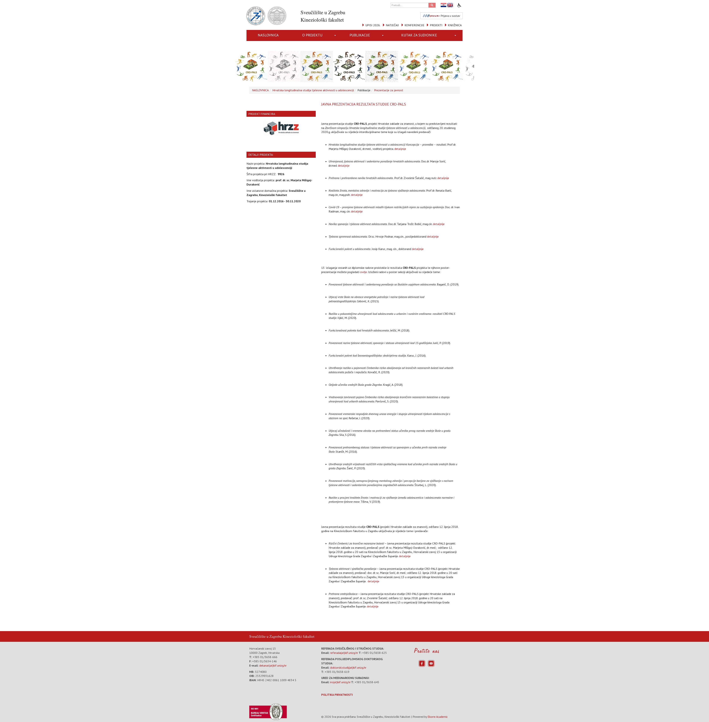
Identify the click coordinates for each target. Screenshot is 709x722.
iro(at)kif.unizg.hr (340, 682)
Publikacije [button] (360, 35)
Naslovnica (268, 35)
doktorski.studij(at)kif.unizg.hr (348, 667)
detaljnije (400, 149)
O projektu (312, 35)
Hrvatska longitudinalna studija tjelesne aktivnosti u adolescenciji (313, 90)
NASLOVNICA (260, 90)
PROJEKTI (436, 25)
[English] (450, 5)
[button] (336, 35)
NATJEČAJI (392, 25)
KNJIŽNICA (455, 25)
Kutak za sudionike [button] (419, 35)
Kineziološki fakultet (298, 636)
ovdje (363, 272)
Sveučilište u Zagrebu (265, 636)
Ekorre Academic (438, 716)
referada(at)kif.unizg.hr (344, 653)
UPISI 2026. (372, 25)
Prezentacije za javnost (388, 90)
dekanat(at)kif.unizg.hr (273, 665)
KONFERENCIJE (414, 25)
